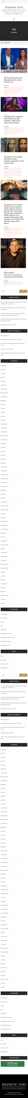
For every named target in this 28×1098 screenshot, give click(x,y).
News (5, 75)
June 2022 (3, 513)
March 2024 (3, 463)
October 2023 (4, 482)
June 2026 (3, 373)
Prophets (11, 92)
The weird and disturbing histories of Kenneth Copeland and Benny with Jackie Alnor (14, 303)
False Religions (4, 614)
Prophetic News (14, 7)
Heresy (2, 622)
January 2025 (4, 428)
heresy (16, 129)
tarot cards (9, 177)
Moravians (6, 232)
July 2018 (3, 572)
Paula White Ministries (6, 641)
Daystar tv (11, 87)
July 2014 (3, 603)
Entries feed (3, 660)
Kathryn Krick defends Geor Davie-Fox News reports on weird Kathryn (13, 308)
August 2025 (3, 400)
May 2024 (3, 455)
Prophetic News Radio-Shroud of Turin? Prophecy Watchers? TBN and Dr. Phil (14, 160)
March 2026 (3, 385)
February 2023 (4, 502)
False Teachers (14, 88)
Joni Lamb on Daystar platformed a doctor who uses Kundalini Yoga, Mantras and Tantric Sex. (13, 314)
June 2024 (3, 451)
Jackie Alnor (18, 230)
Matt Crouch (14, 171)
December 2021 (4, 521)
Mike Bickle (6, 283)
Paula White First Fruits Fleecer (8, 637)
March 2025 (3, 420)
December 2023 (4, 474)
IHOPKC (13, 230)
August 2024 (3, 443)
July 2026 (3, 369)
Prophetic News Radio (11, 173)
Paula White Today (5, 645)
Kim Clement (21, 129)
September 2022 (4, 509)
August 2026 (3, 365)
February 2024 (4, 467)
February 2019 (4, 556)
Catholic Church (13, 127)
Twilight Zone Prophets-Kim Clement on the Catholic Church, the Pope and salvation (13, 119)
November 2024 (4, 435)
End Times (21, 87)
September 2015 (4, 595)
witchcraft (6, 94)
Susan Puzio (16, 92)
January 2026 (4, 389)
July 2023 (3, 494)
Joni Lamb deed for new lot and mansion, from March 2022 (13, 80)
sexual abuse (17, 283)
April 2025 (3, 416)
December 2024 (4, 432)
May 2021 (3, 537)
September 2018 (4, 568)
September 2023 (4, 486)
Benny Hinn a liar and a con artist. (8, 324)
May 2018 (3, 579)
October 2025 (4, 396)
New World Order (8, 131)
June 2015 (3, 599)
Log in (2, 656)
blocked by (14, 1064)
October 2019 (4, 552)
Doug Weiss (16, 87)
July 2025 (3, 404)
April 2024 (3, 459)
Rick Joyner (11, 233)
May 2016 (3, 587)
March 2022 (3, 517)
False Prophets (7, 88)
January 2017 (4, 583)
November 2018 (4, 564)
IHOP (22, 282)
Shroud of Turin (7, 175)
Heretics (7, 335)
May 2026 (3, 377)
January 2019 (4, 560)
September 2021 (4, 529)
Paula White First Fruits (6, 633)
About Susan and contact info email (13, 339)
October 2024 (4, 439)
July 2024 (3, 447)
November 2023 (4, 478)
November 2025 (4, 393)
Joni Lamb (8, 90)
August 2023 (3, 490)
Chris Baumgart (4, 349)
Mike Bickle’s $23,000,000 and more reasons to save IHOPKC (13, 275)
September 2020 (4, 544)
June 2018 (3, 576)
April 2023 (3, 498)
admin (7, 85)
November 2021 (4, 525)
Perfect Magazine (12, 1094)
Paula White (3, 629)
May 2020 (3, 548)
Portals (19, 232)
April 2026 (3, 381)
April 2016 (3, 591)
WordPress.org (4, 668)
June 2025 (3, 408)
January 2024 (4, 470)
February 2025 (4, 424)
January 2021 (4, 541)
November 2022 (4, 505)
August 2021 (3, 533)
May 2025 (3, 412)
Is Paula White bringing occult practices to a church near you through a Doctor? (14, 319)
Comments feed (4, 664)
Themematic (21, 1094)
